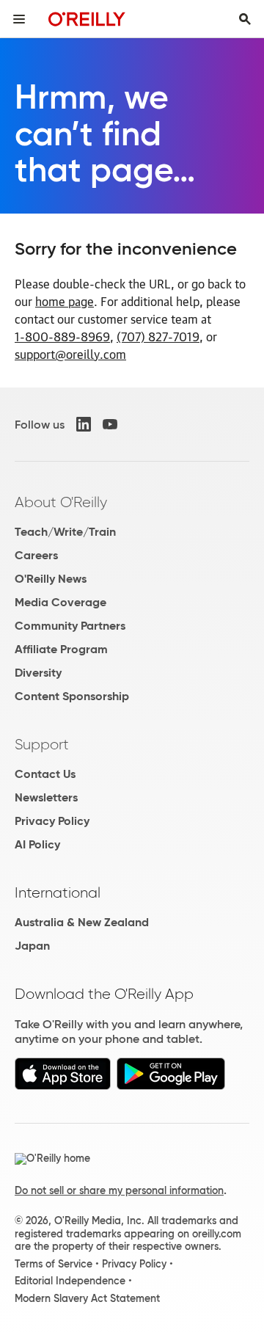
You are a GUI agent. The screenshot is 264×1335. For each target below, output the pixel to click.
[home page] (86, 18)
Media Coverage (60, 602)
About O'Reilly (61, 502)
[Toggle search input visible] (245, 19)
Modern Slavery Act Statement (87, 1298)
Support (42, 744)
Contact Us (45, 774)
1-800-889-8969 (62, 336)
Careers (36, 555)
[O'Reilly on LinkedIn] (83, 424)
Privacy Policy (52, 821)
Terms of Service (53, 1263)
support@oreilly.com (70, 354)
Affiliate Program (61, 649)
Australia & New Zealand (82, 922)
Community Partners (70, 625)
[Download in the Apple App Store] (63, 1086)
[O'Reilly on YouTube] (110, 424)
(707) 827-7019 (158, 336)
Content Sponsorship (72, 696)
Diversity (38, 672)
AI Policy (37, 844)
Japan (32, 945)
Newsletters (46, 797)
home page (64, 301)
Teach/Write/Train (65, 531)
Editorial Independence (70, 1280)
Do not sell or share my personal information (119, 1190)
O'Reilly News (51, 578)
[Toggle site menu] (19, 19)
